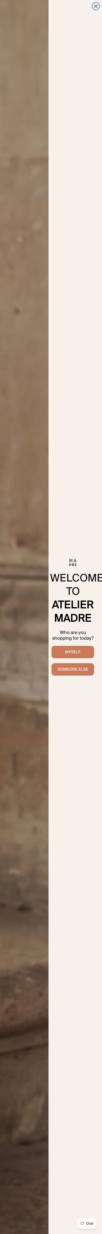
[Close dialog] (96, 6)
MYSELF (72, 652)
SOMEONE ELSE (73, 669)
